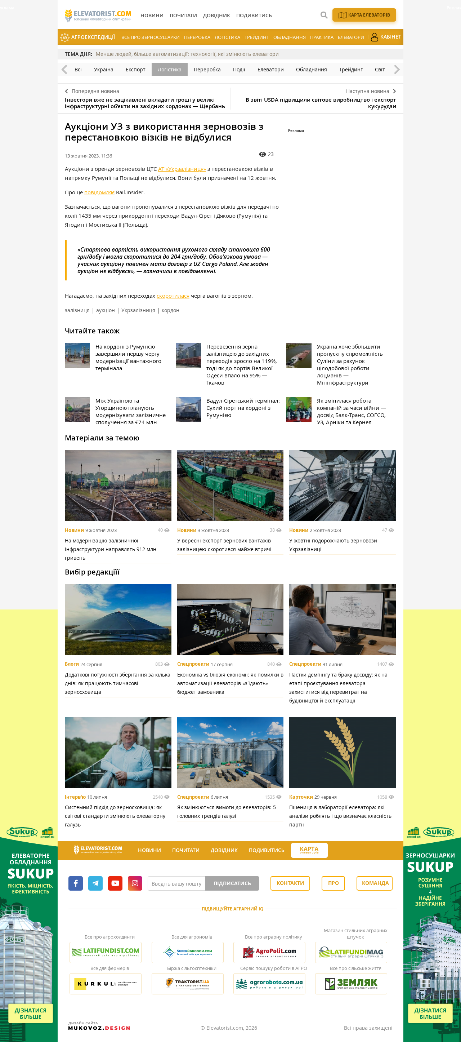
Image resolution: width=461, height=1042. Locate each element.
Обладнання (289, 37)
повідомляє (99, 192)
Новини (74, 530)
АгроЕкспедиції (92, 37)
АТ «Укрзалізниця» (182, 168)
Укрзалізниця (138, 310)
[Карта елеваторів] (309, 850)
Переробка (197, 37)
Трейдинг (257, 37)
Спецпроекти (193, 664)
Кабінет (390, 36)
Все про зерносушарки (150, 37)
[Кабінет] (334, 850)
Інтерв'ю (75, 797)
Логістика (227, 37)
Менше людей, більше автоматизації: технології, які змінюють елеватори (187, 53)
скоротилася (173, 295)
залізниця (77, 310)
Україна (103, 69)
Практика (322, 37)
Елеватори (351, 37)
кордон (170, 310)
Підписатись (232, 883)
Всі (78, 69)
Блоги (72, 664)
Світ (380, 69)
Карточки (301, 797)
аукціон (105, 310)
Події (239, 69)
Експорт (136, 69)
